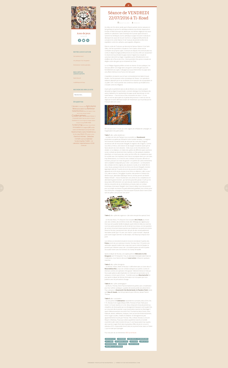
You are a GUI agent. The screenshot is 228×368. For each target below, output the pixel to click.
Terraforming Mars (80, 141)
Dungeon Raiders (91, 120)
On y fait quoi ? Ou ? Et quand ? (81, 60)
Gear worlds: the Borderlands (138, 338)
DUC (78, 120)
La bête (93, 127)
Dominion (74, 120)
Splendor (89, 139)
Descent (93, 118)
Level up (87, 129)
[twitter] (83, 40)
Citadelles (88, 113)
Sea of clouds (134, 344)
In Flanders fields (122, 341)
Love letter (144, 341)
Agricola (89, 106)
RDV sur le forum (130, 333)
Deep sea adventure (86, 118)
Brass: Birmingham (88, 111)
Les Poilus (134, 341)
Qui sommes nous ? (78, 56)
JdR (89, 127)
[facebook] (79, 40)
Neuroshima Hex (111, 344)
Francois (137, 23)
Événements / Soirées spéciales (81, 65)
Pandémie (89, 132)
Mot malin (92, 129)
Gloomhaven (85, 125)
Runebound (123, 344)
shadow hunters (90, 134)
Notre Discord (77, 78)
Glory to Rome (92, 125)
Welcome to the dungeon (114, 346)
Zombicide (83, 145)
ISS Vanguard (84, 127)
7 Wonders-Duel (82, 106)
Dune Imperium (83, 120)
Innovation (77, 127)
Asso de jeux (83, 33)
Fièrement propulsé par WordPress (100, 362)
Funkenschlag (77, 125)
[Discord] (87, 40)
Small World (83, 139)
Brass (82, 111)
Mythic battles (82, 132)
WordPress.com (134, 362)
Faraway (82, 122)
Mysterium (74, 132)
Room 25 (84, 134)
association (80, 109)
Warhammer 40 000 (88, 143)
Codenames (79, 115)
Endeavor (78, 122)
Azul (85, 109)
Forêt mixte (87, 122)
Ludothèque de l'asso (79, 82)
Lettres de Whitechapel (79, 129)
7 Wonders (75, 106)
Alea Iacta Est (110, 338)
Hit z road (109, 341)
